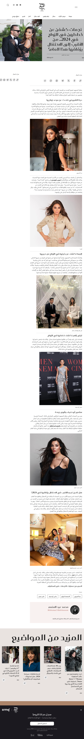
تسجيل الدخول (42, 724)
